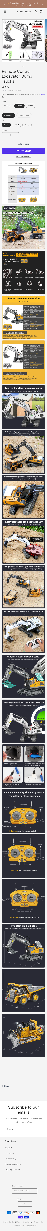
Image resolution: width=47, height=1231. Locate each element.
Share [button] (6, 1086)
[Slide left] (18, 66)
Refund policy (27, 1222)
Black (30, 106)
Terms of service (18, 1226)
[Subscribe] (39, 1129)
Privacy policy (39, 1222)
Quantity (5, 130)
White (19, 106)
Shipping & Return (12, 1170)
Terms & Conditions (13, 1164)
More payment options (23, 157)
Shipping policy (31, 1226)
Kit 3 (27, 125)
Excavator (8, 115)
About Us (9, 1148)
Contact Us (9, 1153)
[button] (4, 11)
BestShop (12, 1222)
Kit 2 (17, 125)
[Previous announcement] (4, 4)
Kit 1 (6, 125)
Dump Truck (25, 116)
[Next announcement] (42, 4)
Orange (8, 106)
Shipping (4, 90)
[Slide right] (28, 66)
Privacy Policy (10, 1159)
